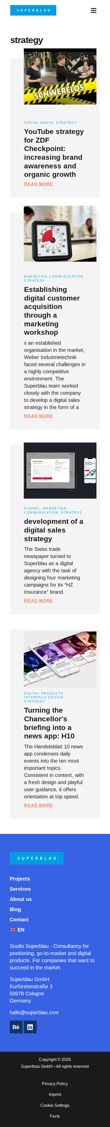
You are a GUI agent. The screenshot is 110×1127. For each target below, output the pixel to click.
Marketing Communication (53, 276)
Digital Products (43, 693)
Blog (15, 909)
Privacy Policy (55, 1084)
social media (38, 123)
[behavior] (16, 1027)
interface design (43, 697)
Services (20, 889)
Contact (19, 919)
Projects (20, 879)
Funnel (32, 508)
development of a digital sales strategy (53, 529)
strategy (66, 123)
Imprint (55, 1094)
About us (21, 899)
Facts (55, 1116)
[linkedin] (30, 1027)
